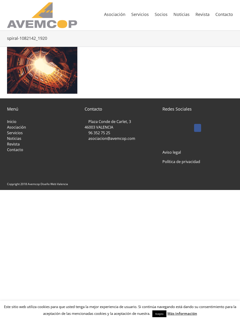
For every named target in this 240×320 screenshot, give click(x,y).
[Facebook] (197, 128)
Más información (182, 313)
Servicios (15, 132)
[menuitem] (117, 14)
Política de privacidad (181, 161)
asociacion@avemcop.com (111, 138)
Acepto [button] (159, 314)
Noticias (14, 138)
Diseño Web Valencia (54, 184)
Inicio (11, 121)
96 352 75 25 (99, 132)
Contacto (15, 149)
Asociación (16, 127)
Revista (13, 144)
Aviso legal (171, 152)
